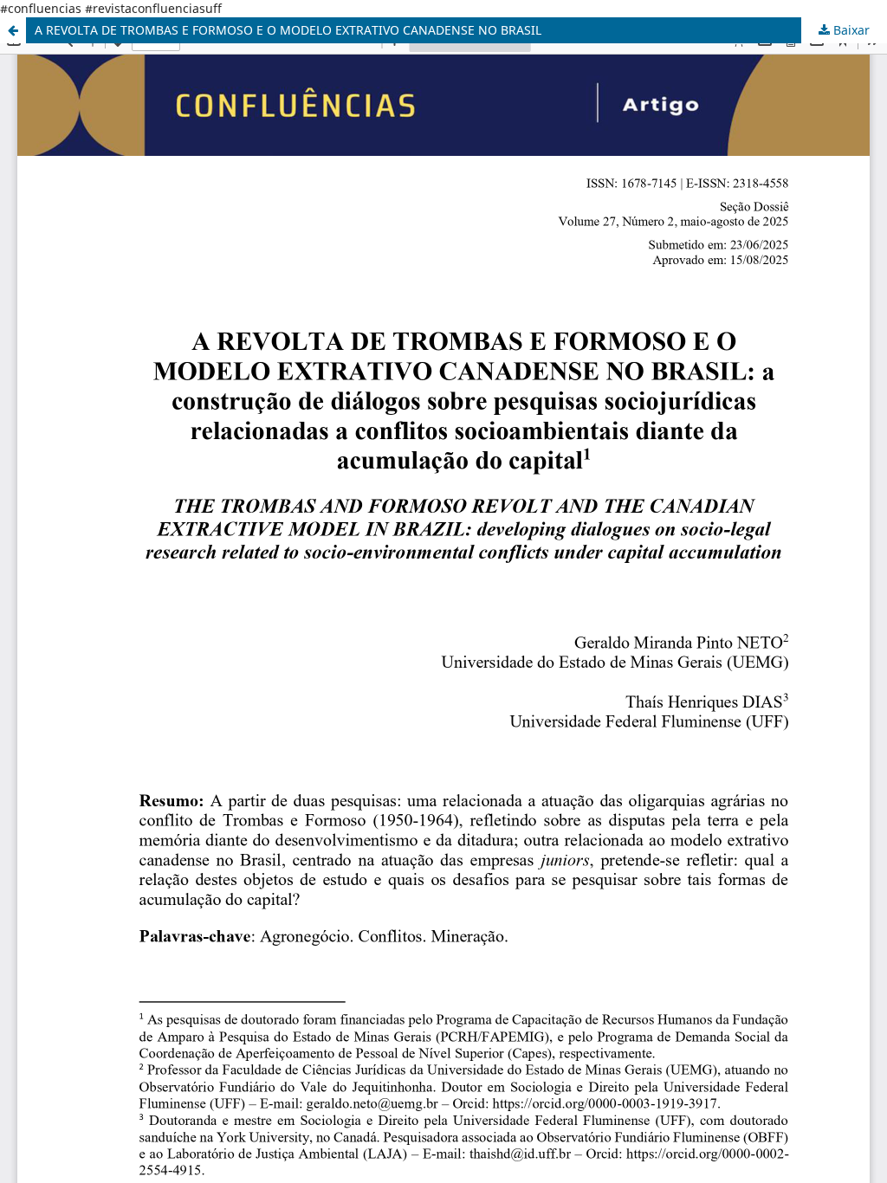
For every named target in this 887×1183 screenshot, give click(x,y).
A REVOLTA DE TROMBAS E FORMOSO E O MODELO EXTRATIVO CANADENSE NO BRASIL (288, 30)
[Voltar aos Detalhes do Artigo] (13, 30)
